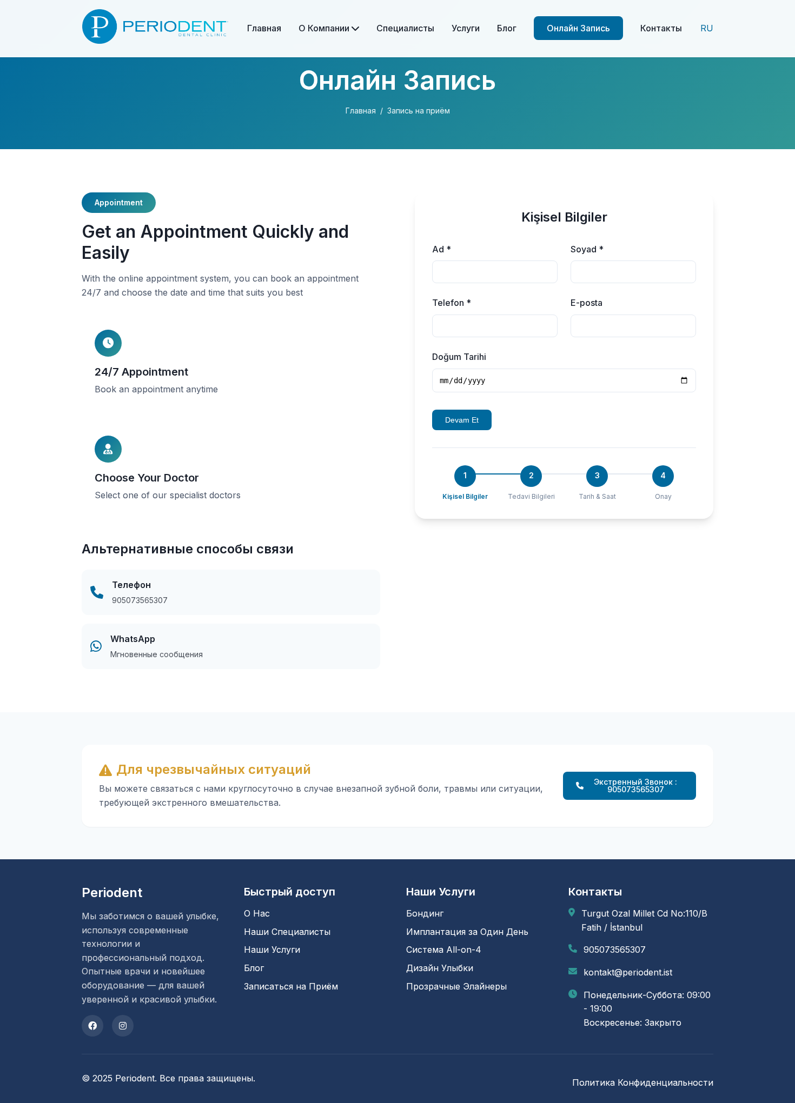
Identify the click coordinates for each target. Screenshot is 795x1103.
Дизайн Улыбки (439, 967)
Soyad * (587, 249)
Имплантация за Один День (467, 931)
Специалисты (405, 28)
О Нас (257, 913)
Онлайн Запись (578, 28)
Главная (264, 28)
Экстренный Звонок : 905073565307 (635, 785)
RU (706, 28)
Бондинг (424, 913)
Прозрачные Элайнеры (456, 986)
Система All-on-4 (443, 949)
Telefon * (451, 302)
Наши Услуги (272, 949)
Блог (506, 28)
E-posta (586, 302)
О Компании (325, 28)
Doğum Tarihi (459, 356)
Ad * (441, 249)
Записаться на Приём (291, 986)
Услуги (466, 28)
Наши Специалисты (287, 931)
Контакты (661, 28)
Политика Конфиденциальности (642, 1082)
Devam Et (462, 420)
